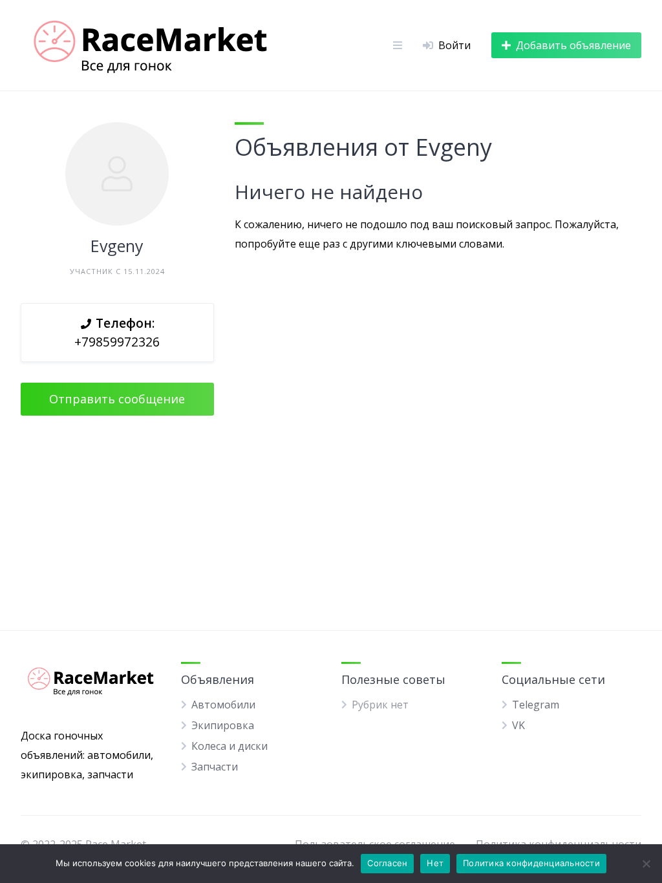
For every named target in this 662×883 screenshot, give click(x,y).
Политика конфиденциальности (531, 863)
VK (518, 725)
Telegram (535, 704)
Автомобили (223, 704)
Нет (435, 863)
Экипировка (222, 725)
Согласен (387, 863)
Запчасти (214, 767)
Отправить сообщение (117, 399)
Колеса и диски (229, 746)
